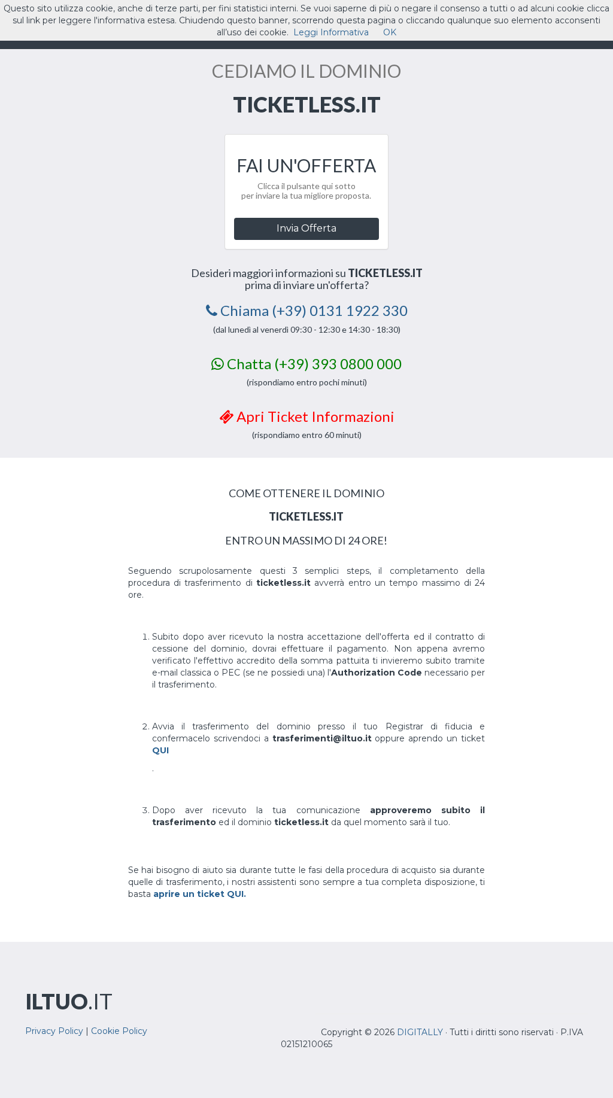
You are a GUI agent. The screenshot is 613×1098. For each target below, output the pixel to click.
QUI (160, 750)
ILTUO (69, 1001)
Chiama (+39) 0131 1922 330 (312, 310)
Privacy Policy (54, 1031)
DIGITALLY (420, 1032)
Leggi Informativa (331, 32)
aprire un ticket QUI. (199, 894)
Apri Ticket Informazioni (313, 416)
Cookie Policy (119, 1031)
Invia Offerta (306, 228)
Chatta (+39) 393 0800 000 (313, 363)
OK (389, 32)
